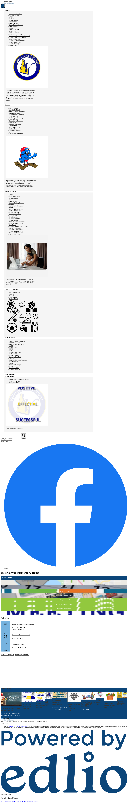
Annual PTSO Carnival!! (21, 635)
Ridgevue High (13, 122)
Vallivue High (13, 125)
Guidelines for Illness (15, 214)
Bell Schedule (13, 201)
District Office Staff (14, 39)
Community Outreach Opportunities (57, 702)
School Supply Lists (98, 702)
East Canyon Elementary (16, 118)
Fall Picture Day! (18, 644)
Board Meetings (13, 23)
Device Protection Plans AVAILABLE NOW (73, 707)
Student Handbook (14, 218)
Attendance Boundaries (15, 14)
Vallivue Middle (13, 116)
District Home (13, 129)
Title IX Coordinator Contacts (17, 37)
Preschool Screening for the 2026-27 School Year (88, 704)
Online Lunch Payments (16, 232)
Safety (11, 28)
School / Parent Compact (16, 209)
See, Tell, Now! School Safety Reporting (27, 706)
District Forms (13, 347)
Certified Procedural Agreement (18, 344)
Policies (11, 18)
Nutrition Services (14, 15)
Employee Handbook (15, 357)
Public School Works (15, 352)
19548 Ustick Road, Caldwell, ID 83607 (12, 721)
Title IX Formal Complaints (17, 40)
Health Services (13, 45)
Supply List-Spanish (15, 228)
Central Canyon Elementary (17, 111)
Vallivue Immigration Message (40, 705)
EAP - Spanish (13, 353)
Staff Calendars (13, 361)
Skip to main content (6, 1)
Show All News (5, 718)
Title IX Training (14, 43)
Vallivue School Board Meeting (23, 624)
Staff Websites (13, 215)
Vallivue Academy (14, 119)
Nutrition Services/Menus (16, 229)
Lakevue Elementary (15, 124)
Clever (11, 207)
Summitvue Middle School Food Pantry (109, 705)
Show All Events (5, 651)
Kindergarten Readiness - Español (18, 226)
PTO (10, 199)
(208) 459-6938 (32, 721)
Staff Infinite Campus (15, 364)
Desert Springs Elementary (16, 114)
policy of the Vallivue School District (19, 726)
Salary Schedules (14, 355)
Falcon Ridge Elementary (16, 121)
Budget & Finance (14, 32)
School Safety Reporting (16, 206)
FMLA (11, 366)
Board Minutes (13, 26)
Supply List (12, 225)
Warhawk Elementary (15, 130)
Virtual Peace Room (14, 234)
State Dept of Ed (14, 368)
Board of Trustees (14, 29)
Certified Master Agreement (17, 341)
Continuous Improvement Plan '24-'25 (19, 36)
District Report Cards (15, 42)
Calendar (11, 204)
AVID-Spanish (13, 198)
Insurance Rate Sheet (15, 381)
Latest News (6, 689)
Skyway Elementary (15, 127)
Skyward (11, 358)
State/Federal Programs (15, 34)
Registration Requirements (16, 203)
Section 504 (12, 31)
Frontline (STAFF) (14, 342)
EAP (10, 350)
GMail (11, 346)
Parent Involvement (14, 196)
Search (2, 438)
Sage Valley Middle (14, 110)
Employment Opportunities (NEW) (19, 379)
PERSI (11, 349)
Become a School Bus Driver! (121, 703)
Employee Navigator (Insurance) (18, 360)
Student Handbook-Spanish (17, 221)
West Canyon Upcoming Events (15, 654)
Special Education (14, 212)
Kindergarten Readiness (16, 223)
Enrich (11, 363)
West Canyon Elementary (16, 133)
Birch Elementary (14, 108)
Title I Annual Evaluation (16, 231)
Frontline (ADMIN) (14, 369)
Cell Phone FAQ (47, 704)
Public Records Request (16, 25)
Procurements (13, 21)
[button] (7, 10)
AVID (11, 17)
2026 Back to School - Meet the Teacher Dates (10, 709)
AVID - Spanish (13, 20)
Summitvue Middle (14, 113)
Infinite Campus (13, 220)
